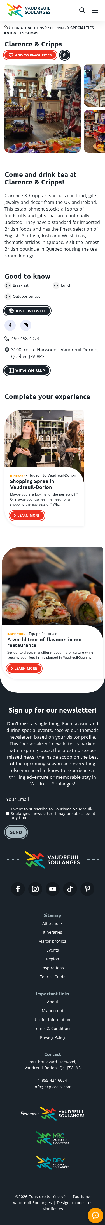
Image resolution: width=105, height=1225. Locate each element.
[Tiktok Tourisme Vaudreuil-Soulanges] (70, 889)
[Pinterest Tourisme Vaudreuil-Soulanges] (87, 889)
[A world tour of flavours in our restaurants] (52, 594)
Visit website (30, 311)
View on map (30, 370)
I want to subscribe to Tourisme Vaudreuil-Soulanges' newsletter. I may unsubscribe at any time (53, 813)
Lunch (66, 285)
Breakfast (21, 285)
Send (16, 832)
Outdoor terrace (26, 296)
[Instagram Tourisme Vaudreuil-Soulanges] (35, 889)
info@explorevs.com (52, 1087)
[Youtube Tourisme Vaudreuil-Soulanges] (52, 889)
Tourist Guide (53, 976)
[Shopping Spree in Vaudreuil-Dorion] (44, 447)
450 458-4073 (25, 339)
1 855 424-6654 (52, 1080)
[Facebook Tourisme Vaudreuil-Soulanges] (18, 889)
